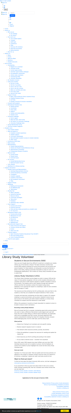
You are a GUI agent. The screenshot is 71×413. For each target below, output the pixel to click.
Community (14, 108)
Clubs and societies (13, 81)
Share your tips (15, 220)
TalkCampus (14, 189)
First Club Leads (15, 91)
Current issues (14, 154)
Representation (12, 144)
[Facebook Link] (38, 398)
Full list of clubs (15, 83)
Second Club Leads (16, 93)
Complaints (14, 174)
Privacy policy (54, 383)
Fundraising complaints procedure (60, 384)
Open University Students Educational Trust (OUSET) (24, 234)
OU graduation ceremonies (18, 73)
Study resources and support (18, 225)
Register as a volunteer (17, 66)
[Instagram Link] (41, 398)
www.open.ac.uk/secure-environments (24, 363)
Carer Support (11, 204)
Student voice (14, 114)
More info (38, 411)
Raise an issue (11, 153)
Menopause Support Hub (14, 212)
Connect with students (14, 103)
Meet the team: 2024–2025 (18, 119)
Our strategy (14, 33)
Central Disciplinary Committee (19, 172)
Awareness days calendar (17, 202)
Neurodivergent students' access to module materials (25, 138)
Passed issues (14, 156)
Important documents (16, 48)
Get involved (9, 254)
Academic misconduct (16, 177)
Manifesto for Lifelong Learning (16, 166)
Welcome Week (12, 58)
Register (12, 26)
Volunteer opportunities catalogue (19, 71)
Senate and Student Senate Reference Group (22, 148)
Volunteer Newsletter (16, 78)
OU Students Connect (13, 80)
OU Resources (14, 217)
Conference (14, 43)
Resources (13, 219)
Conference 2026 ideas (14, 141)
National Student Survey (17, 162)
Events (9, 57)
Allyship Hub (11, 191)
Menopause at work (16, 215)
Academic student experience (18, 133)
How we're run (11, 37)
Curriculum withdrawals (17, 136)
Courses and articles (16, 205)
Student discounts (12, 61)
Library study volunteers (17, 75)
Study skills (14, 109)
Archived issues (15, 157)
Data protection (15, 50)
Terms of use (47, 384)
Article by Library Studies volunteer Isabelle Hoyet (27, 372)
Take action (14, 199)
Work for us (11, 52)
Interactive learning (16, 194)
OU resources (14, 210)
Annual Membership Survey (15, 124)
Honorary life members (17, 47)
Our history (13, 35)
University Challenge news (17, 123)
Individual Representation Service (19, 171)
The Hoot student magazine (15, 126)
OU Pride (13, 100)
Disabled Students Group (17, 98)
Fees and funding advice (17, 235)
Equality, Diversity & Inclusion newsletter (21, 101)
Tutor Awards (11, 164)
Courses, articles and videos (18, 227)
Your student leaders (16, 38)
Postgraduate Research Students (19, 151)
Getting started (15, 106)
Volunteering (11, 65)
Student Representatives (17, 146)
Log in (11, 24)
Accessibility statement (63, 386)
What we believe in (13, 131)
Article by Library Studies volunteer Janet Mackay (27, 370)
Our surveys (11, 159)
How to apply (14, 118)
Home (4, 254)
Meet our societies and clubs (18, 90)
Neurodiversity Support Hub (15, 224)
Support (13, 111)
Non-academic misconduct (18, 179)
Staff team (13, 42)
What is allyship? (15, 192)
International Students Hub (15, 105)
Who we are (11, 32)
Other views (14, 139)
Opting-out (66, 388)
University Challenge (13, 116)
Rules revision (11, 143)
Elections (10, 60)
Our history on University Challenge (20, 121)
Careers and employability (17, 113)
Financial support (12, 232)
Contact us (60, 388)
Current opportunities (16, 70)
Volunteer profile (15, 68)
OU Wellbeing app (15, 187)
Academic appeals (15, 176)
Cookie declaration (64, 383)
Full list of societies (16, 85)
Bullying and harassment (17, 186)
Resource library (15, 196)
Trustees (13, 40)
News (9, 55)
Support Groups (12, 95)
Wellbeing (10, 184)
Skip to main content (5, 1)
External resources (15, 207)
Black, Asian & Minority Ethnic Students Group (23, 96)
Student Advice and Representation (17, 169)
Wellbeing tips (14, 222)
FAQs (12, 45)
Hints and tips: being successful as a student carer (24, 209)
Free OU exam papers (13, 239)
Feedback (13, 201)
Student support (15, 134)
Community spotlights (16, 197)
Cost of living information (17, 237)
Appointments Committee (17, 149)
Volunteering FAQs (15, 76)
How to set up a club (16, 86)
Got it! (64, 411)
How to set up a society (17, 88)
